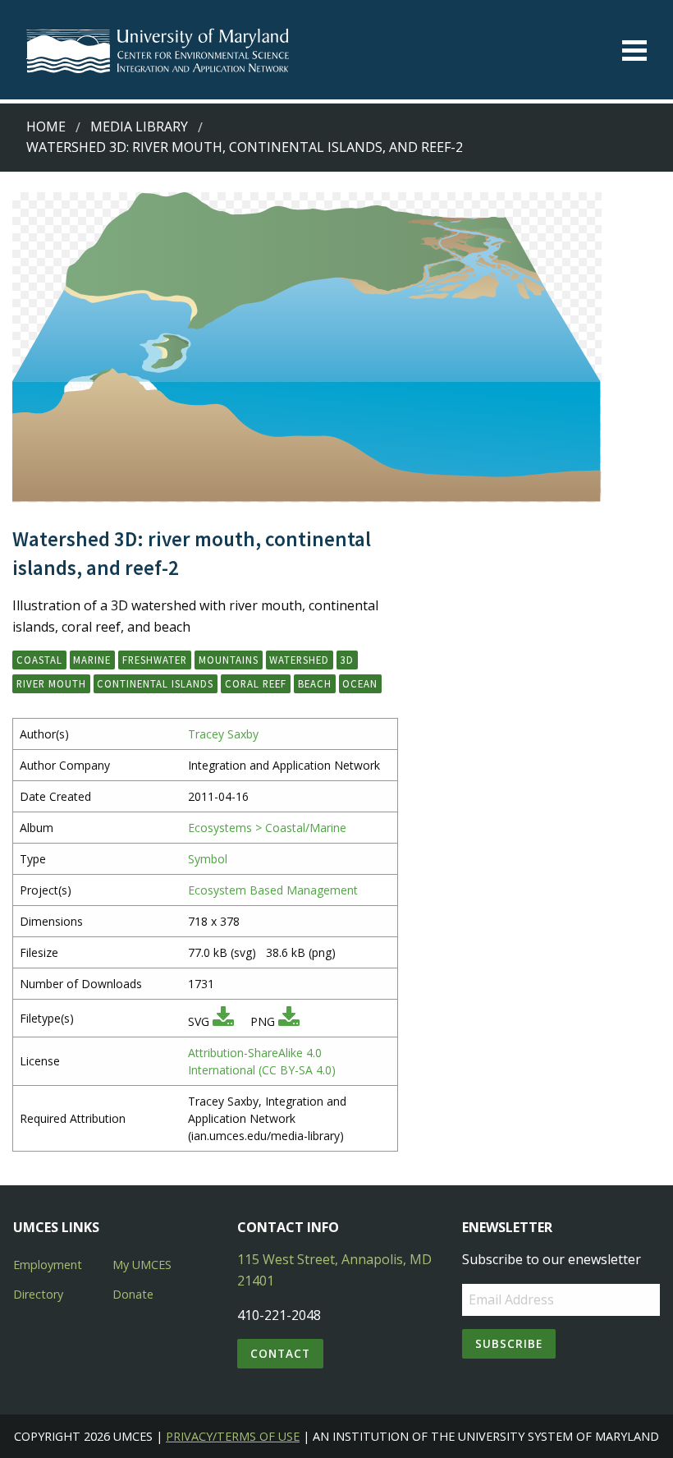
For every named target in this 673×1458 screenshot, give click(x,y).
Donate (132, 1294)
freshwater (154, 659)
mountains (229, 659)
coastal (39, 659)
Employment (47, 1264)
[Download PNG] (289, 1021)
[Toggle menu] (634, 50)
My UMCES (142, 1264)
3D (347, 659)
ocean (360, 683)
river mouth (51, 683)
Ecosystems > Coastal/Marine (267, 827)
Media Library (139, 126)
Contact (280, 1353)
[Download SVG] (223, 1021)
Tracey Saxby (223, 734)
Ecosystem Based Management (273, 890)
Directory (38, 1294)
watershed (299, 659)
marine (92, 659)
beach (315, 683)
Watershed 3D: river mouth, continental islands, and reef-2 (244, 147)
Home (46, 126)
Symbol (207, 859)
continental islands (155, 683)
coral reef (255, 683)
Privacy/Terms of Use (233, 1436)
